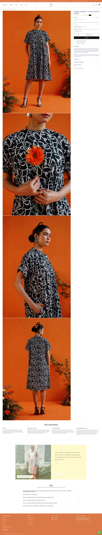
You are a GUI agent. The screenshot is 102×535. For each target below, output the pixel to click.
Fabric (16, 4)
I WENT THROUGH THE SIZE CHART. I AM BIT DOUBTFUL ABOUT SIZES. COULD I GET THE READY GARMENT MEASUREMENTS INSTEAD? (47, 491)
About (21, 4)
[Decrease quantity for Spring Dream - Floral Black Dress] (74, 34)
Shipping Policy (30, 517)
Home (4, 9)
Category (11, 4)
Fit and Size (76, 59)
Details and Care (77, 64)
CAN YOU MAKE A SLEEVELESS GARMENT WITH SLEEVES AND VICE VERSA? (40, 503)
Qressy (22, 533)
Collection (5, 4)
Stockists (4, 521)
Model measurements (79, 62)
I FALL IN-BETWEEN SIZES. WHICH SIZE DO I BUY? (34, 500)
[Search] (97, 5)
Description (76, 46)
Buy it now (86, 37)
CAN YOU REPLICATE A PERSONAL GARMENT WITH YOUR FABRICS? (38, 505)
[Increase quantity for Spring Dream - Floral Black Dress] (77, 34)
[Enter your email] (90, 522)
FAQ (3, 523)
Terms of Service (30, 524)
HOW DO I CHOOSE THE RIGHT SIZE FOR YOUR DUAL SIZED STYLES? (38, 497)
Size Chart (5, 517)
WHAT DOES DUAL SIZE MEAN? (30, 494)
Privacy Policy (30, 521)
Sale (26, 4)
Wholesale (5, 519)
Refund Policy (30, 519)
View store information (80, 43)
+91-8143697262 (6, 530)
